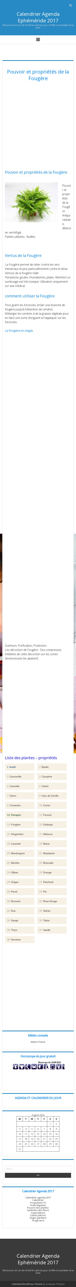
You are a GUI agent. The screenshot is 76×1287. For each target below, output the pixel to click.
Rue (11, 910)
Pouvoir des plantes (38, 1207)
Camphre (45, 776)
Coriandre (14, 805)
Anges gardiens (38, 1217)
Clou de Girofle (49, 795)
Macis (44, 843)
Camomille (14, 776)
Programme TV (38, 1202)
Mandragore (16, 853)
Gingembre (15, 834)
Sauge (12, 920)
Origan (13, 882)
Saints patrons (38, 1215)
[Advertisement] (38, 126)
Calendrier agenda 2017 (38, 1197)
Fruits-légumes (38, 1205)
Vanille (44, 930)
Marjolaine (47, 853)
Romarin (14, 901)
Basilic (44, 767)
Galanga (46, 824)
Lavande (14, 843)
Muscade (46, 862)
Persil (12, 891)
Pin (43, 891)
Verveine (14, 939)
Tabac (44, 920)
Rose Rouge (48, 901)
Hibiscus (45, 834)
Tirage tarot (38, 1220)
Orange (45, 872)
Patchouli (46, 882)
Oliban (12, 872)
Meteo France (38, 1041)
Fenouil (45, 814)
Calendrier (38, 1200)
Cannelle (13, 786)
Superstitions (38, 1212)
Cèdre (44, 786)
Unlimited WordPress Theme (27, 1284)
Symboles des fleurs (38, 1210)
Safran (45, 910)
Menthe (13, 862)
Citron (11, 795)
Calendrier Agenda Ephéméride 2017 (38, 17)
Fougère (14, 824)
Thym (12, 930)
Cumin (44, 805)
